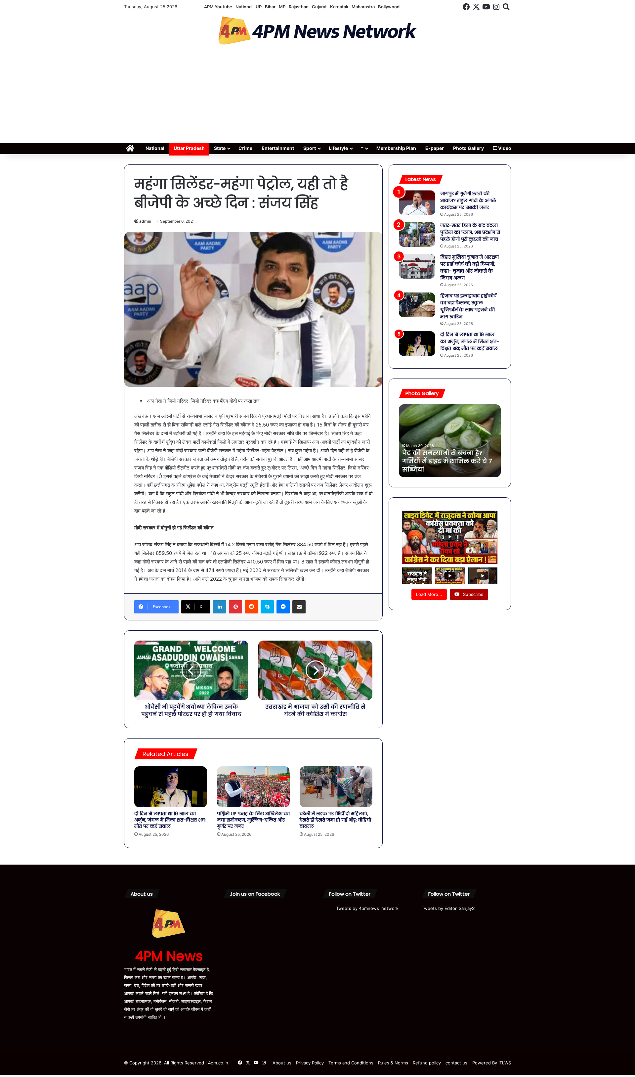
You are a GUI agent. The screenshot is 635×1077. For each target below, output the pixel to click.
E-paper (434, 148)
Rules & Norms (393, 1062)
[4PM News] (317, 30)
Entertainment (278, 148)
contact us (456, 1062)
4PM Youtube (218, 6)
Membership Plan (396, 148)
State (220, 148)
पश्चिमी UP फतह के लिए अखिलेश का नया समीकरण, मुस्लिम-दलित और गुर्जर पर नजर (253, 820)
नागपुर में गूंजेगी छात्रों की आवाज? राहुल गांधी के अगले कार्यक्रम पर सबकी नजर (468, 200)
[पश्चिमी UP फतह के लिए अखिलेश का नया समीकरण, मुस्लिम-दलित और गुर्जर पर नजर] (253, 786)
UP (259, 6)
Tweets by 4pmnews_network (367, 908)
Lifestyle (338, 148)
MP (282, 6)
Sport (309, 148)
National (243, 6)
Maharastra (363, 6)
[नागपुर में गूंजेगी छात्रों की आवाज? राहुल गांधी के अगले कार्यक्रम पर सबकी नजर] (417, 202)
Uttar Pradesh (189, 148)
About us (282, 1062)
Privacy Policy (310, 1062)
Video (504, 148)
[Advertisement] (317, 96)
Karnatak (339, 6)
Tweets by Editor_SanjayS (448, 908)
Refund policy (427, 1062)
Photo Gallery (468, 148)
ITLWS (504, 1062)
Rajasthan (299, 6)
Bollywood (389, 6)
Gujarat (319, 6)
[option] (450, 440)
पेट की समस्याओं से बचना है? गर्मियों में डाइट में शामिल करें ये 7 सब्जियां (447, 461)
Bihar (270, 6)
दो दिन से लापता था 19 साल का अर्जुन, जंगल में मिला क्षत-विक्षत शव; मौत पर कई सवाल (170, 820)
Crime (245, 148)
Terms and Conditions (350, 1062)
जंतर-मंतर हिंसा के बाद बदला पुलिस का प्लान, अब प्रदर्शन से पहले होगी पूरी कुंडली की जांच (470, 232)
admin (145, 221)
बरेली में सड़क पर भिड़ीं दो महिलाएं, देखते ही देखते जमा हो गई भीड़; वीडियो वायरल (335, 820)
